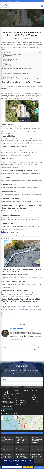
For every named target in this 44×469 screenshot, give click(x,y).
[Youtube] (6, 409)
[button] (42, 6)
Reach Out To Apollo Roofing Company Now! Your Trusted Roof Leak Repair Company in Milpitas (22, 78)
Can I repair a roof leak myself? (10, 76)
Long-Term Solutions (8, 72)
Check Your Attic (8, 56)
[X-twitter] (8, 409)
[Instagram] (4, 409)
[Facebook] (1, 409)
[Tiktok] (12, 409)
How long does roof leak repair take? (11, 77)
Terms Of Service (40, 467)
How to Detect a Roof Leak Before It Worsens (12, 54)
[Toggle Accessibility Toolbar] (2, 232)
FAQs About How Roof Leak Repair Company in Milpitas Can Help (16, 73)
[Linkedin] (1, 411)
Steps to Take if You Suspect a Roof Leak (11, 61)
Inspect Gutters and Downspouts (11, 59)
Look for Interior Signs (8, 60)
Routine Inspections (8, 55)
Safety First (7, 63)
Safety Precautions (8, 70)
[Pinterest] (4, 411)
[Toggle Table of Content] (39, 52)
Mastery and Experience (9, 69)
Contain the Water (8, 64)
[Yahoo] (10, 409)
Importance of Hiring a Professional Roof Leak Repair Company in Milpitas (17, 68)
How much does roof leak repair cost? (11, 74)
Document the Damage (9, 65)
